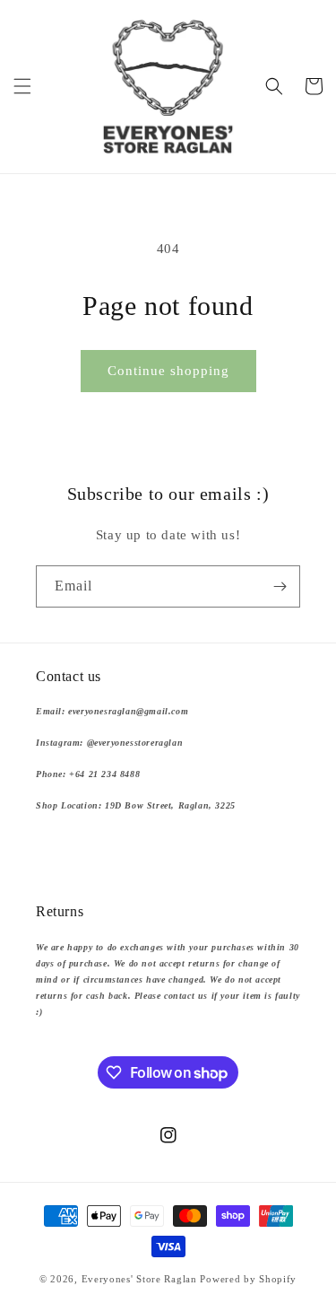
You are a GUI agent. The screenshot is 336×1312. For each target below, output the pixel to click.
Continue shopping (168, 370)
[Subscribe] (279, 586)
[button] (22, 86)
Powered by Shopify (248, 1278)
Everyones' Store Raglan (139, 1278)
